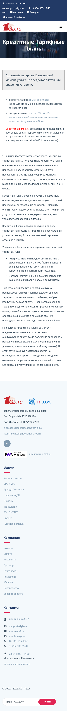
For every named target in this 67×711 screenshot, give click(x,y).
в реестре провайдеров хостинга (23, 427)
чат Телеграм (17, 635)
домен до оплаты (39, 99)
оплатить (16, 3)
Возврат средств (13, 593)
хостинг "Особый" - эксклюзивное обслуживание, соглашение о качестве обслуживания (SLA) (34, 117)
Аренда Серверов (14, 489)
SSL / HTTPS (11, 512)
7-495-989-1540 (18, 645)
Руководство (11, 588)
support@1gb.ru (15, 8)
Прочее (8, 518)
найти (47, 701)
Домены (8, 501)
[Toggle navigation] (61, 26)
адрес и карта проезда (17, 664)
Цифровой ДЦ (12, 495)
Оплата (8, 553)
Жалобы (8, 582)
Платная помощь (14, 523)
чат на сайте (16, 631)
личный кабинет (15, 17)
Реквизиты (10, 559)
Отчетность (10, 571)
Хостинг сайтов (13, 478)
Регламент (10, 576)
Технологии (10, 506)
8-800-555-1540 (18, 640)
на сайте (18, 12)
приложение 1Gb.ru (40, 453)
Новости (8, 548)
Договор (9, 565)
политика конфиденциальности (22, 433)
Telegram (35, 12)
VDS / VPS (9, 483)
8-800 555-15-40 (41, 8)
